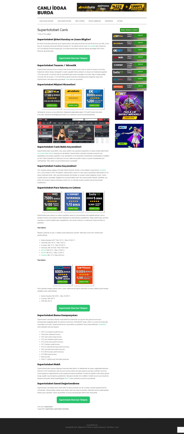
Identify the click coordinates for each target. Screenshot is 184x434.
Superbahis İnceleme (140, 82)
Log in (117, 427)
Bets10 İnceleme (140, 75)
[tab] (129, 36)
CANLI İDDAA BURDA (51, 10)
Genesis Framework (100, 427)
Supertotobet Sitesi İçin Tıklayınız (73, 58)
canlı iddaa (91, 46)
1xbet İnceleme (140, 53)
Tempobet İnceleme (140, 67)
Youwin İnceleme (140, 60)
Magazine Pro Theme (84, 427)
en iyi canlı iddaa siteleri (45, 153)
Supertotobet (49, 406)
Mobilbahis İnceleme (140, 46)
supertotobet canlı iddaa (61, 409)
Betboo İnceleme (140, 89)
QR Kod (43, 250)
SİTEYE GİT (140, 35)
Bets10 (67, 378)
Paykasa (44, 255)
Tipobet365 (102, 324)
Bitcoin (43, 253)
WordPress (110, 427)
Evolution (103, 170)
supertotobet (49, 409)
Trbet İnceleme (140, 38)
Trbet (67, 79)
